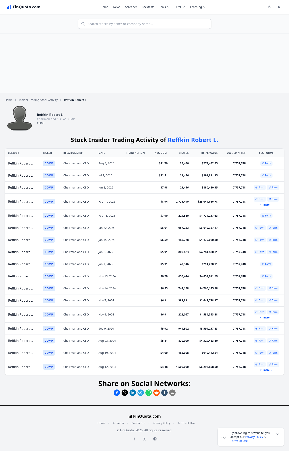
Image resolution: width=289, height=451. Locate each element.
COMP (41, 123)
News (116, 7)
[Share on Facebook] (117, 392)
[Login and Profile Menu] (279, 7)
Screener (131, 7)
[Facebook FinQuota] (134, 439)
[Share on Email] (172, 392)
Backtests (148, 7)
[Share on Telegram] (140, 392)
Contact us (138, 423)
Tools (162, 7)
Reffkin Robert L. (20, 163)
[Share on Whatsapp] (148, 392)
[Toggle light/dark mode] (270, 7)
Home (104, 7)
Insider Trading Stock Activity (38, 100)
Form (268, 163)
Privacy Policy (161, 423)
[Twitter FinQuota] (145, 439)
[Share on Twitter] (125, 392)
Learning (196, 7)
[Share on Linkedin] (133, 392)
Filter (178, 7)
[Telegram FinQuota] (155, 439)
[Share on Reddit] (156, 392)
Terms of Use (186, 423)
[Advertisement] (144, 63)
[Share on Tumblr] (164, 392)
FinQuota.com (147, 416)
